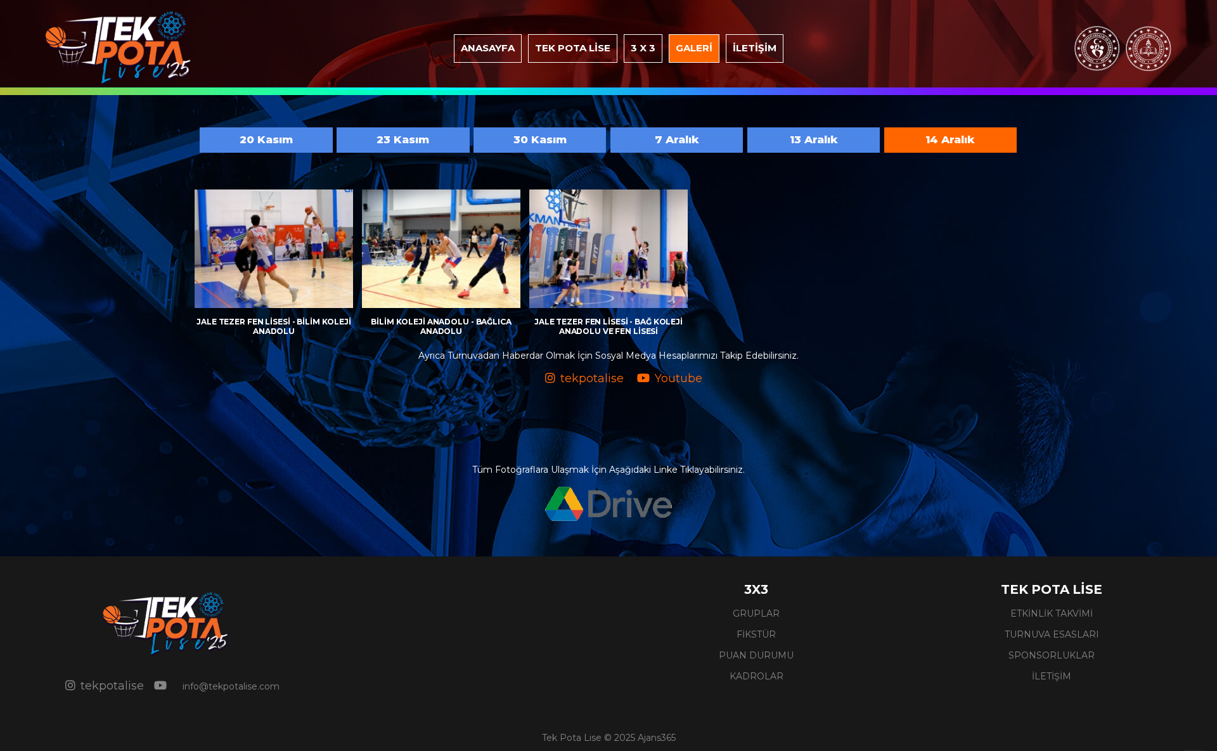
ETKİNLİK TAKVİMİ (1051, 613)
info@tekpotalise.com (231, 686)
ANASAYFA (488, 48)
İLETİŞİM (754, 48)
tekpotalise (592, 378)
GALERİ (694, 48)
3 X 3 (643, 48)
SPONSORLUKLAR (1051, 655)
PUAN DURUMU (756, 655)
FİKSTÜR (756, 634)
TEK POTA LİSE (572, 48)
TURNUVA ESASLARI (1052, 634)
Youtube (678, 378)
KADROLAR (756, 676)
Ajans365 (657, 737)
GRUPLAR (756, 613)
